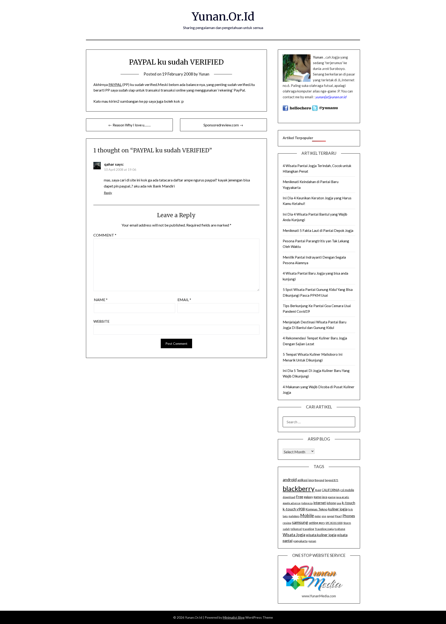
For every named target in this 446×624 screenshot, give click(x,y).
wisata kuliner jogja (321, 535)
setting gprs (317, 523)
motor (318, 516)
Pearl (338, 516)
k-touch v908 (294, 509)
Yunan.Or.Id (223, 16)
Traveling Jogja (324, 529)
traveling (308, 529)
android (290, 479)
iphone (331, 503)
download (289, 497)
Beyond (319, 480)
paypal (330, 516)
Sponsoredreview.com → (223, 125)
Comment (104, 235)
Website (101, 321)
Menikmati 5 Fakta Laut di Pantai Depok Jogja (318, 230)
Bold (318, 490)
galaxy (308, 497)
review (287, 523)
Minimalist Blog (234, 617)
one (324, 516)
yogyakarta (300, 541)
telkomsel (296, 528)
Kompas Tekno (316, 509)
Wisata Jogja (294, 534)
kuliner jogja (338, 509)
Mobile (307, 515)
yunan (312, 541)
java (339, 503)
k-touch (348, 502)
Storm (347, 523)
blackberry (299, 488)
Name (101, 299)
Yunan (204, 74)
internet (319, 503)
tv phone (339, 529)
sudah (286, 528)
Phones (348, 515)
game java (320, 497)
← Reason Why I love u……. (129, 125)
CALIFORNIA (331, 490)
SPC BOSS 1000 (334, 522)
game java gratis (338, 497)
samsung (300, 522)
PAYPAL (115, 84)
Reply (108, 193)
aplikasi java (305, 480)
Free (299, 497)
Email (184, 299)
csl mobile (347, 490)
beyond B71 (331, 480)
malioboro (294, 516)
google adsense (292, 503)
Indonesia (307, 503)
